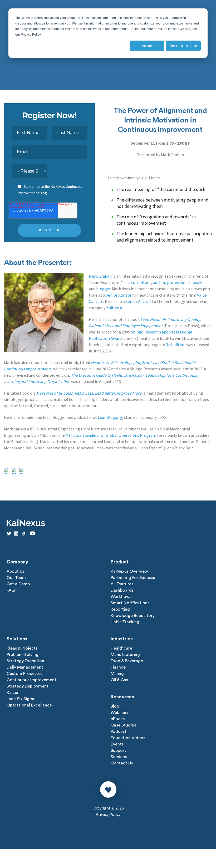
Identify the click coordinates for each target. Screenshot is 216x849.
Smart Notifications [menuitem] (130, 603)
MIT (69, 435)
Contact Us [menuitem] (122, 763)
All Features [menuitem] (122, 584)
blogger (103, 288)
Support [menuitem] (118, 750)
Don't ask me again (183, 46)
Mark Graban (100, 276)
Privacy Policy (108, 814)
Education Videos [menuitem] (128, 738)
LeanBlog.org (110, 417)
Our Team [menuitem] (16, 578)
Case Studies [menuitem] (123, 725)
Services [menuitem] (119, 757)
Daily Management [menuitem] (25, 667)
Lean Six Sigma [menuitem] (21, 699)
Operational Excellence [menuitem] (29, 705)
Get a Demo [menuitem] (18, 584)
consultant (141, 282)
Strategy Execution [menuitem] (25, 661)
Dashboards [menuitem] (122, 590)
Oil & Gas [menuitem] (119, 680)
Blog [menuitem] (115, 706)
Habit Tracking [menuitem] (125, 622)
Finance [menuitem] (118, 667)
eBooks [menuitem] (118, 719)
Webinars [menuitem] (120, 712)
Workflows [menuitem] (121, 597)
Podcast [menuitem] (118, 731)
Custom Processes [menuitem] (24, 673)
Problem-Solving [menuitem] (22, 654)
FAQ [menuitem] (11, 590)
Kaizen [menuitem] (13, 692)
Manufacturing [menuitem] (125, 654)
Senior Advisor (118, 295)
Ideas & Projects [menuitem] (22, 648)
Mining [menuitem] (117, 673)
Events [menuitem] (117, 744)
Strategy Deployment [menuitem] (27, 686)
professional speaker (186, 282)
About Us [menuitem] (15, 571)
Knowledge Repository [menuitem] (133, 616)
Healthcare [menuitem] (121, 648)
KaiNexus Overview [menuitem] (129, 571)
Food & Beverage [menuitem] (127, 661)
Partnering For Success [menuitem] (133, 578)
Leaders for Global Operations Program (120, 435)
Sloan (78, 435)
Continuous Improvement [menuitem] (31, 680)
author (159, 282)
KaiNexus (114, 307)
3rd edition (175, 344)
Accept (147, 46)
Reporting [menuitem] (120, 609)
